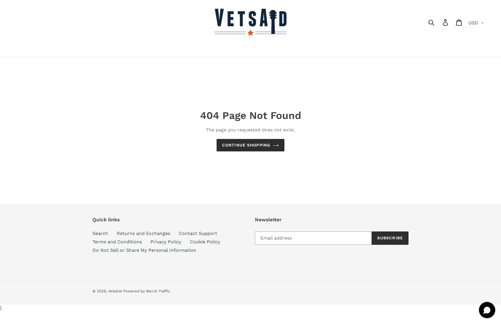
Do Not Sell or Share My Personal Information (144, 250)
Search (100, 233)
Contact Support (198, 233)
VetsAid (115, 291)
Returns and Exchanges (143, 233)
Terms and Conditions (117, 242)
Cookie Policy (205, 242)
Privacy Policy (165, 242)
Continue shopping (246, 145)
